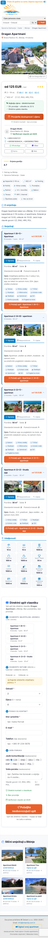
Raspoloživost (24, 261)
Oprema (11, 261)
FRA (15, 764)
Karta (15, 151)
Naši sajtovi (19, 931)
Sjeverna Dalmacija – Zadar (12, 28)
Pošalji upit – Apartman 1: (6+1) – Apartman (25, 305)
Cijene (37, 261)
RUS (22, 764)
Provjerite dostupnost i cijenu (25, 116)
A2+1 (31, 92)
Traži (42, 22)
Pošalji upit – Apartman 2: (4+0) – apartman (25, 379)
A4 (26, 92)
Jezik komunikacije (21, 756)
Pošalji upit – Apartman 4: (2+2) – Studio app (25, 529)
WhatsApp (16, 146)
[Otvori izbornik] (3, 2)
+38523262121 (14, 138)
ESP (8, 764)
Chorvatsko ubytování (17, 934)
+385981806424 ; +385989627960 (22, 141)
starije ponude (9, 931)
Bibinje (27, 28)
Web (35, 151)
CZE (15, 760)
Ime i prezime (13, 716)
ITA (38, 760)
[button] (24, 163)
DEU (30, 760)
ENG (23, 760)
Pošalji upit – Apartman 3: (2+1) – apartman (25, 459)
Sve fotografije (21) (38, 76)
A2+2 (37, 92)
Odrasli (10, 688)
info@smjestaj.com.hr (26, 923)
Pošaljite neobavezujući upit (24, 809)
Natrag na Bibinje (10, 172)
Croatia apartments (31, 931)
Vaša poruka (18, 769)
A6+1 (21, 92)
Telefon (16, 738)
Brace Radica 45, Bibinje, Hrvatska (18, 38)
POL (30, 764)
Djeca (13, 699)
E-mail (10, 727)
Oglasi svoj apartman (28, 926)
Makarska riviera (32, 934)
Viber (36, 146)
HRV (8, 760)
